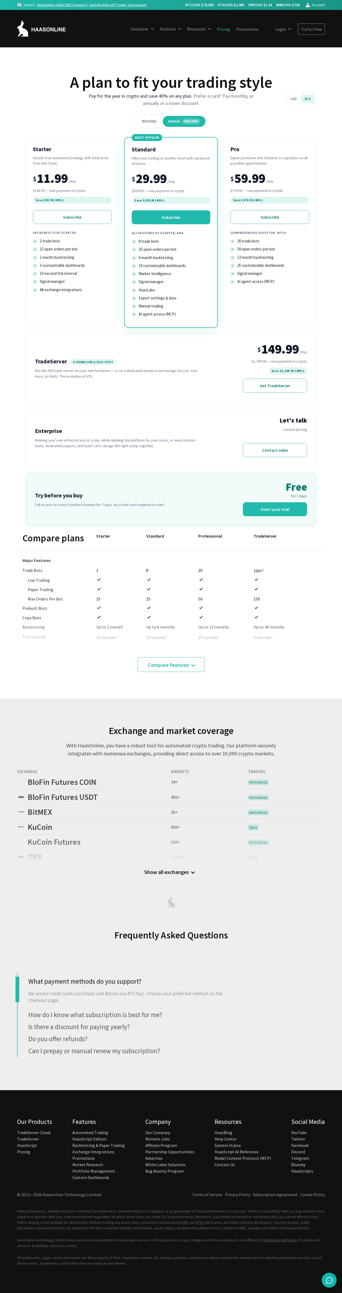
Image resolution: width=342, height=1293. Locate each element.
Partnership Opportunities (169, 1151)
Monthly (149, 121)
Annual (183, 121)
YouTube (298, 1132)
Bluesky (298, 1164)
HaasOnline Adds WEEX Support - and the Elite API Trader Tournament (91, 4)
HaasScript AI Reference (237, 1151)
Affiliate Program (161, 1145)
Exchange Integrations (93, 1151)
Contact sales (275, 450)
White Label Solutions (165, 1164)
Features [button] (168, 29)
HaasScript (27, 1145)
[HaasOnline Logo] (46, 29)
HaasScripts (302, 1171)
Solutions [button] (140, 29)
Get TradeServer (275, 385)
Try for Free (311, 29)
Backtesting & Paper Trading (98, 1145)
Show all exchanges (166, 872)
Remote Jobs (157, 1139)
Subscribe (72, 217)
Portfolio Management (93, 1171)
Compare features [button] (168, 664)
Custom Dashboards (90, 1177)
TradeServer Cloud (33, 1132)
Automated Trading (90, 1132)
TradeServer (28, 1139)
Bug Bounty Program (164, 1171)
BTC (308, 99)
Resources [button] (196, 29)
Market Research (87, 1164)
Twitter (298, 1139)
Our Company (157, 1132)
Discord (298, 1151)
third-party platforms (280, 1240)
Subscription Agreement (275, 1194)
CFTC (200, 1222)
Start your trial (275, 509)
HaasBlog (223, 1132)
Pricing (223, 29)
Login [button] (280, 29)
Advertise (153, 1158)
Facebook (300, 1145)
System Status (228, 1145)
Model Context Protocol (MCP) (243, 1158)
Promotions (247, 29)
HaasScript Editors (89, 1139)
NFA (185, 1222)
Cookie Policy (312, 1194)
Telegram (300, 1158)
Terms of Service (207, 1194)
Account (318, 4)
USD (293, 99)
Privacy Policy (237, 1194)
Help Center (226, 1139)
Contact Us (225, 1164)
